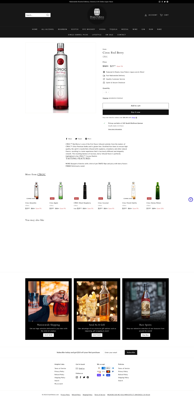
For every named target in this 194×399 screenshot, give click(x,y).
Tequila (113, 29)
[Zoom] (60, 78)
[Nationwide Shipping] (48, 301)
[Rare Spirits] (145, 301)
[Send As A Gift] (97, 301)
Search (57, 380)
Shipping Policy (60, 377)
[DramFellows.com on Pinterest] (88, 377)
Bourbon (62, 29)
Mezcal (125, 29)
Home (35, 29)
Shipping (105, 98)
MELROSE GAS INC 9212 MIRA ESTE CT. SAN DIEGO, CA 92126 (128, 394)
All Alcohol (48, 29)
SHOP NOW (48, 335)
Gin (143, 29)
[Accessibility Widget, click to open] (190, 199)
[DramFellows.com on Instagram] (77, 377)
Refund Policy (59, 374)
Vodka (102, 29)
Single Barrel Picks (78, 35)
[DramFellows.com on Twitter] (84, 377)
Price (105, 62)
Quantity (106, 88)
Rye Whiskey (89, 29)
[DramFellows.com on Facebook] (80, 377)
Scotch (75, 29)
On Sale (109, 35)
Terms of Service (60, 368)
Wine (135, 29)
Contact (121, 35)
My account (59, 384)
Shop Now (145, 335)
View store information (115, 129)
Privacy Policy (59, 371)
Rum (151, 29)
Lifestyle (96, 35)
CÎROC (105, 56)
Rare (159, 29)
